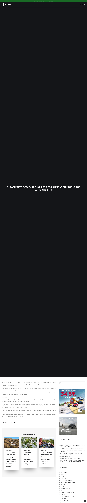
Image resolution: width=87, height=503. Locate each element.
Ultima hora (13, 444)
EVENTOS (60, 4)
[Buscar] (72, 383)
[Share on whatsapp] (10, 422)
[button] (79, 5)
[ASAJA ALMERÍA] (7, 5)
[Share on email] (14, 422)
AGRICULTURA (51, 193)
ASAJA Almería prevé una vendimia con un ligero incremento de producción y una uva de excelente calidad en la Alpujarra (46, 458)
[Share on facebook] (2, 422)
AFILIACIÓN (48, 4)
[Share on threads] (5, 422)
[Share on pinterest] (7, 422)
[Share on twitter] (3, 422)
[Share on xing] (13, 422)
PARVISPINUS (31, 442)
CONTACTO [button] (74, 4)
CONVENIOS (54, 4)
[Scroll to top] (85, 500)
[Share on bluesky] (11, 422)
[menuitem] (30, 5)
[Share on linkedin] (8, 422)
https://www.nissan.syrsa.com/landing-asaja (69, 415)
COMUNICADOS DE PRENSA (48, 443)
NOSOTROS (35, 4)
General (14, 440)
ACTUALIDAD (67, 4)
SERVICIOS (42, 4)
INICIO (30, 4)
